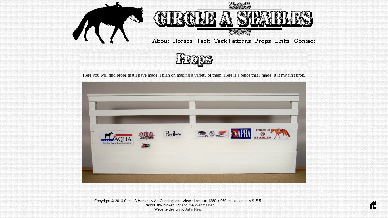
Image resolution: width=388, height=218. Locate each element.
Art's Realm (195, 209)
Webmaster (204, 205)
